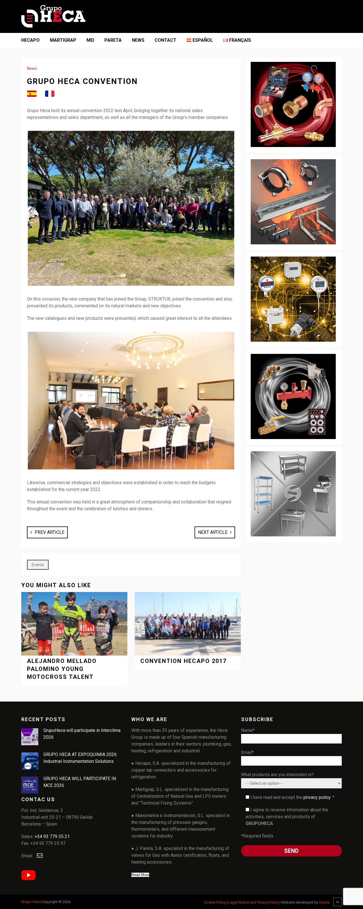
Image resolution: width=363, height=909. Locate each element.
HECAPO (30, 40)
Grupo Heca (31, 902)
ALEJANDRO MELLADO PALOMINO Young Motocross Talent (62, 669)
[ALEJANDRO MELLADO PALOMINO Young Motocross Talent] (74, 624)
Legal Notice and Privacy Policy (253, 902)
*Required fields (257, 836)
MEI (90, 40)
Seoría (324, 902)
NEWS (138, 40)
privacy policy (316, 797)
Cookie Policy (215, 902)
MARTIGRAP (63, 40)
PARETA (113, 40)
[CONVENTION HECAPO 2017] (188, 624)
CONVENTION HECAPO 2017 (183, 661)
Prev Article (48, 532)
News (32, 68)
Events (38, 564)
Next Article (213, 532)
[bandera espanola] (32, 94)
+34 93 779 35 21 (52, 836)
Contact (165, 40)
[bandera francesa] (50, 94)
